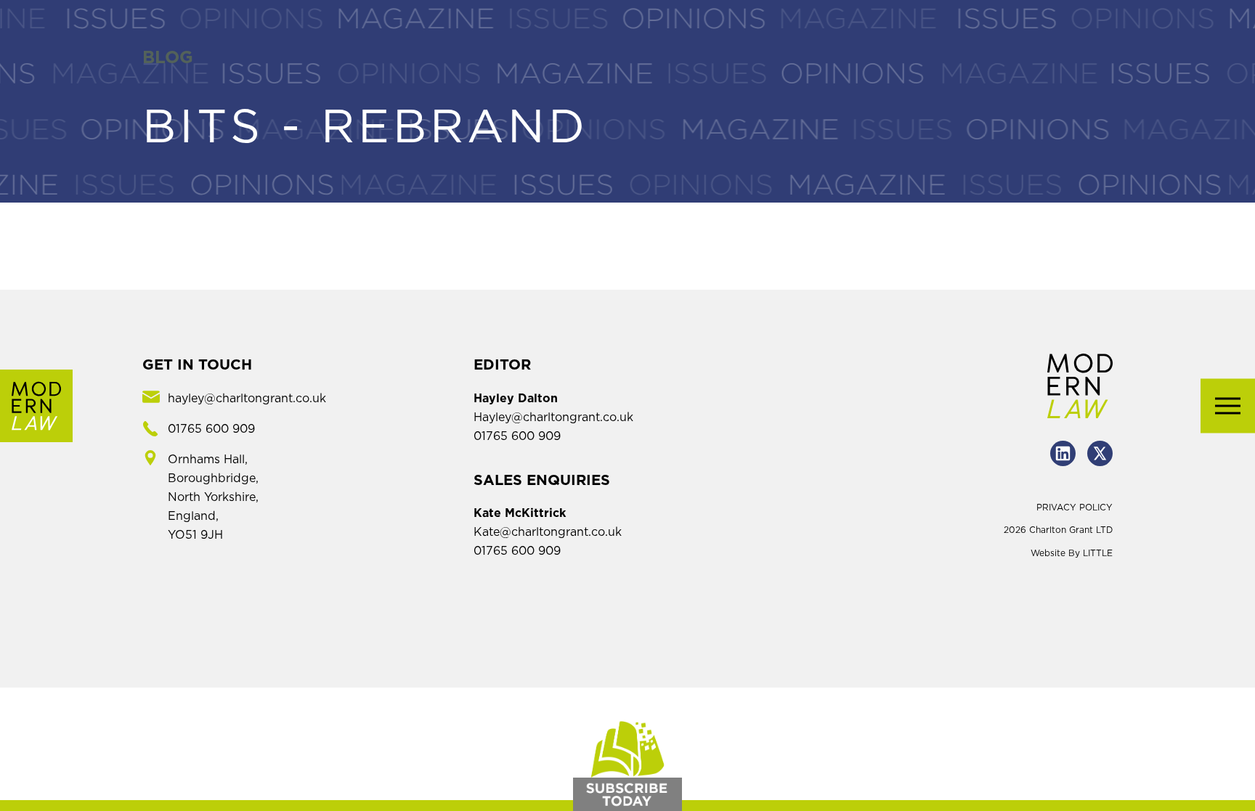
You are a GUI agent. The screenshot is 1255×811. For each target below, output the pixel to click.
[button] (1228, 405)
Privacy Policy (1074, 507)
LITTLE (1098, 553)
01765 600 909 (517, 436)
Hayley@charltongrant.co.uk (553, 417)
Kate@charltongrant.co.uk (548, 532)
